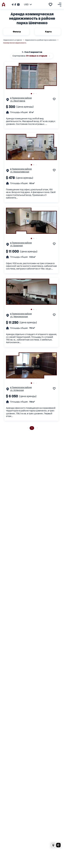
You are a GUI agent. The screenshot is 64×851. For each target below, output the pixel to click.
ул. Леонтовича (17, 101)
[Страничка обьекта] (7, 100)
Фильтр (17, 31)
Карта (48, 31)
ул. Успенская (17, 390)
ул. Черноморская (19, 317)
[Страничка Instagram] (18, 4)
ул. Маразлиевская (19, 172)
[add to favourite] (50, 4)
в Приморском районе (21, 98)
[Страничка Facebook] (15, 4)
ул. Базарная (16, 246)
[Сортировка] (49, 56)
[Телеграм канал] (13, 4)
